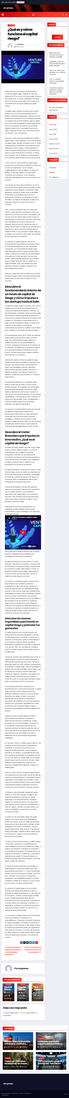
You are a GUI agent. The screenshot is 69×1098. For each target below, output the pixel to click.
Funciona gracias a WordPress (10, 1093)
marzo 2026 (53, 139)
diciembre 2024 (54, 144)
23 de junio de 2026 (12, 1047)
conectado (22, 1013)
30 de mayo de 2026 (45, 1047)
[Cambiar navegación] (33, 14)
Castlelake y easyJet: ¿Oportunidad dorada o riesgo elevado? (57, 63)
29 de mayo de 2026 (12, 1066)
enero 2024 (53, 153)
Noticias (52, 172)
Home (66, 1094)
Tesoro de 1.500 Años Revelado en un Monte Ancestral (57, 72)
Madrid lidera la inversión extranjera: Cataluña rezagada (56, 55)
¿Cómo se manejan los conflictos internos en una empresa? (32, 949)
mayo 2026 (53, 129)
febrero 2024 (53, 148)
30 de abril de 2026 (45, 1066)
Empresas (11, 25)
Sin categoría (53, 177)
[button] (63, 14)
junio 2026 (52, 125)
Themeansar (4, 1095)
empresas (20, 44)
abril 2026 (52, 134)
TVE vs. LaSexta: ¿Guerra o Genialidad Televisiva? (56, 81)
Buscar (51, 24)
